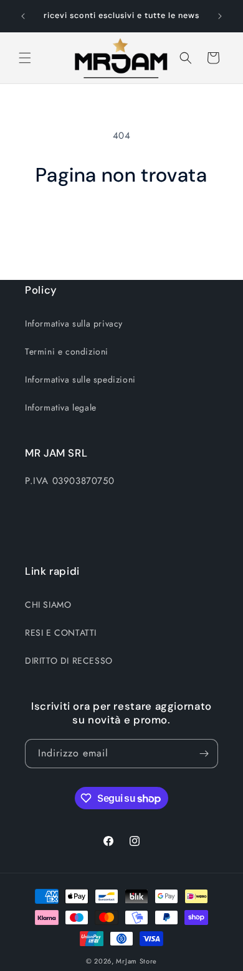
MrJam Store (136, 961)
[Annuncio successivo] (220, 16)
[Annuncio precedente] (23, 16)
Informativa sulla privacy (74, 323)
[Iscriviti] (203, 753)
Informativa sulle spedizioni (80, 379)
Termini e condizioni (66, 351)
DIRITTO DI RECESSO (69, 660)
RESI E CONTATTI (61, 632)
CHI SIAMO (48, 604)
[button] (25, 58)
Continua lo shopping (121, 221)
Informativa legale (61, 407)
